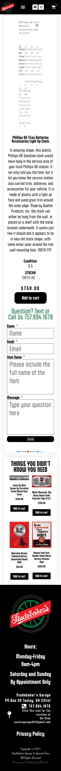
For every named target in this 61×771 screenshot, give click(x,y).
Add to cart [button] (19, 508)
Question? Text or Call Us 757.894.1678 (30, 314)
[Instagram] (41, 7)
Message (13, 397)
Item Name (15, 357)
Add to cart (30, 297)
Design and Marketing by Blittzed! (30, 762)
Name (11, 326)
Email (11, 342)
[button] (23, 7)
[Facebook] (35, 7)
